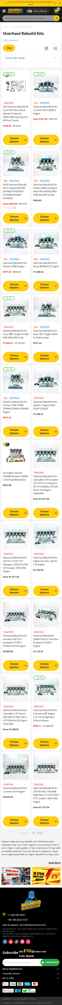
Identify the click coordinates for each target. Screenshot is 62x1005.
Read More (55, 862)
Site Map (21, 999)
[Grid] (46, 48)
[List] (55, 48)
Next (39, 832)
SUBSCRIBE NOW (52, 962)
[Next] (55, 3)
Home (6, 26)
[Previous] (6, 3)
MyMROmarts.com (9, 999)
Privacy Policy (30, 999)
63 (33, 833)
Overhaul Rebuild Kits (21, 26)
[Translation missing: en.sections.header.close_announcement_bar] (59, 3)
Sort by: (9, 58)
